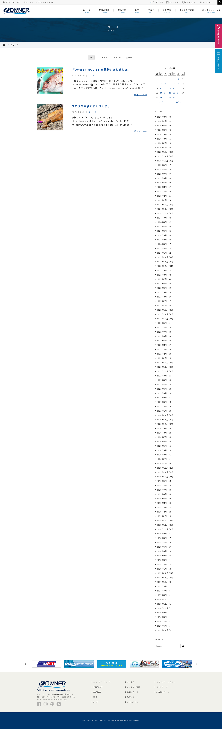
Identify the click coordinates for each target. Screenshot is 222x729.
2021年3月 (162, 402)
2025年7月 (162, 173)
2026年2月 (162, 143)
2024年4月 (162, 239)
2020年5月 (162, 446)
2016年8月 (162, 617)
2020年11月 (162, 419)
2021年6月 (162, 388)
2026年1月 (162, 147)
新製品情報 (98, 687)
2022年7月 (162, 331)
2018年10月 (162, 529)
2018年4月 (162, 555)
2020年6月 (162, 441)
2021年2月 (162, 406)
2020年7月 (162, 437)
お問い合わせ (132, 692)
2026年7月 (162, 121)
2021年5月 (162, 393)
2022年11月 (162, 314)
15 (174, 88)
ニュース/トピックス (102, 682)
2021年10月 (162, 371)
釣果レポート (132, 697)
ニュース (15, 44)
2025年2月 (162, 195)
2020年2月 (162, 459)
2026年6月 (162, 125)
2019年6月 (162, 494)
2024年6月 (162, 231)
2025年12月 (162, 152)
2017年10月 (162, 582)
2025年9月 (162, 165)
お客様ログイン (162, 692)
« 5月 (161, 101)
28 (170, 97)
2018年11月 (162, 525)
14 (170, 88)
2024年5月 (162, 235)
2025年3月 (162, 191)
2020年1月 (162, 463)
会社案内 (131, 682)
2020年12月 (162, 415)
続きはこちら (140, 94)
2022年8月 (162, 327)
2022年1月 (162, 358)
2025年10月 (162, 160)
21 (170, 92)
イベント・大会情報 (123, 57)
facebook (174, 2)
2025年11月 (162, 156)
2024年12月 (162, 204)
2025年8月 (162, 169)
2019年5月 (162, 498)
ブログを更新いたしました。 (91, 106)
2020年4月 (162, 450)
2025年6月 (162, 178)
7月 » (178, 101)
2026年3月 (162, 138)
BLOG (95, 702)
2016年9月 (162, 612)
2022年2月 (162, 353)
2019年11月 (162, 472)
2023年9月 (162, 270)
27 (165, 97)
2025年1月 (162, 200)
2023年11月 (162, 261)
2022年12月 (162, 310)
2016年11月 (162, 604)
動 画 (95, 697)
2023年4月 (162, 292)
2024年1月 (162, 252)
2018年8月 (162, 538)
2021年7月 (162, 384)
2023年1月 (162, 305)
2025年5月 (162, 182)
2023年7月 (162, 279)
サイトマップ (161, 687)
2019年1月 (162, 516)
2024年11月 (162, 209)
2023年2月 (162, 301)
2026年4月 (162, 134)
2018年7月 (162, 542)
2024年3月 (162, 244)
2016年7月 (162, 621)
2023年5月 (162, 288)
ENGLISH (158, 2)
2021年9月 (162, 375)
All (91, 57)
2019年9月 (162, 481)
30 (178, 97)
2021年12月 (162, 362)
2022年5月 (162, 340)
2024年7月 (162, 226)
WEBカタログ (208, 2)
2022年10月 (162, 318)
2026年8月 (162, 116)
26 (161, 97)
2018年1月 (162, 568)
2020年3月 (162, 454)
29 (174, 97)
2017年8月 (162, 586)
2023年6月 (162, 283)
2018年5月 (162, 551)
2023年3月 (162, 296)
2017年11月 (162, 577)
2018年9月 (162, 533)
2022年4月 (162, 345)
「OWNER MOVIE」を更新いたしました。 (101, 69)
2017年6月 (162, 595)
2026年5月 (162, 130)
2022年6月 (162, 336)
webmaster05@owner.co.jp (40, 2)
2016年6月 (162, 625)
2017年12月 (162, 573)
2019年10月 (162, 476)
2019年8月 (162, 485)
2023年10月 (162, 266)
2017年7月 (162, 590)
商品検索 (97, 692)
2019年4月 (162, 503)
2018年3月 (162, 560)
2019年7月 (162, 489)
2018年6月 (162, 546)
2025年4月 (162, 187)
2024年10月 (162, 213)
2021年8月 (162, 380)
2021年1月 (162, 410)
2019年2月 (162, 511)
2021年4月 (162, 397)
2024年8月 (162, 222)
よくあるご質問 (133, 687)
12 (161, 88)
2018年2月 (162, 564)
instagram (190, 2)
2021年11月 (162, 367)
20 (165, 92)
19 (161, 92)
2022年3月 (162, 349)
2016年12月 (162, 599)
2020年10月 (162, 424)
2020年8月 (162, 432)
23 (178, 92)
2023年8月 (162, 274)
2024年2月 (162, 248)
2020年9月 (162, 428)
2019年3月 (162, 507)
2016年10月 (162, 608)
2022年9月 (162, 323)
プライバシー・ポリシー (166, 682)
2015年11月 (162, 630)
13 (165, 88)
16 (178, 88)
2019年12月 (162, 467)
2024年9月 (162, 217)
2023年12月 (162, 257)
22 (174, 92)
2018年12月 (162, 520)
